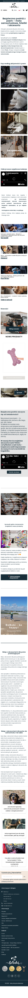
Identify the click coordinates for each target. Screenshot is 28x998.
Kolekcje (4, 954)
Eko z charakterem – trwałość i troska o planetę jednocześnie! (14, 296)
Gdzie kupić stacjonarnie (8, 938)
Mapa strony (5, 927)
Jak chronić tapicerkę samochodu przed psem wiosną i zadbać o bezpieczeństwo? (14, 809)
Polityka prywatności (7, 913)
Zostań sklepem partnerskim (9, 918)
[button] (14, 472)
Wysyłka (4, 911)
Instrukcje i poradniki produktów (10, 925)
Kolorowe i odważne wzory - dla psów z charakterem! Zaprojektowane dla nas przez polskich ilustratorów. (13, 235)
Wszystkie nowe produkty (14, 378)
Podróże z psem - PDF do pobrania (10, 947)
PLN (15, 10)
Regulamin (4, 916)
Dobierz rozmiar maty (7, 936)
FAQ (3, 923)
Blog (3, 952)
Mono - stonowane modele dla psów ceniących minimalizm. (14, 256)
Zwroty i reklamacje (7, 920)
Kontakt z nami (5, 950)
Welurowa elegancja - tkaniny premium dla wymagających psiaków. (12, 276)
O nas (3, 933)
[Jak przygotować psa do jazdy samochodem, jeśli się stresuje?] (14, 823)
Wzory (3, 940)
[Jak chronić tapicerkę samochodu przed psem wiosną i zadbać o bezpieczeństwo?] (14, 797)
